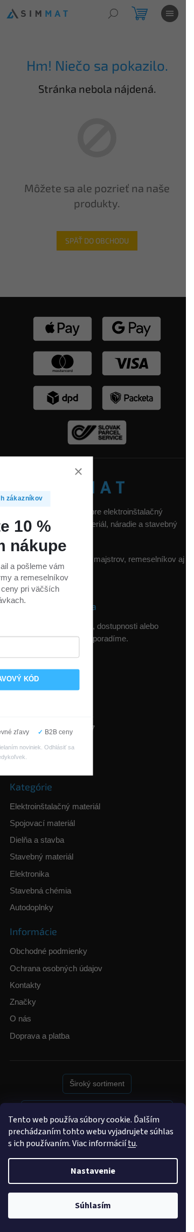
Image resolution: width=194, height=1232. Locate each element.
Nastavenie (93, 1171)
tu (132, 1143)
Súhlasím (93, 1205)
